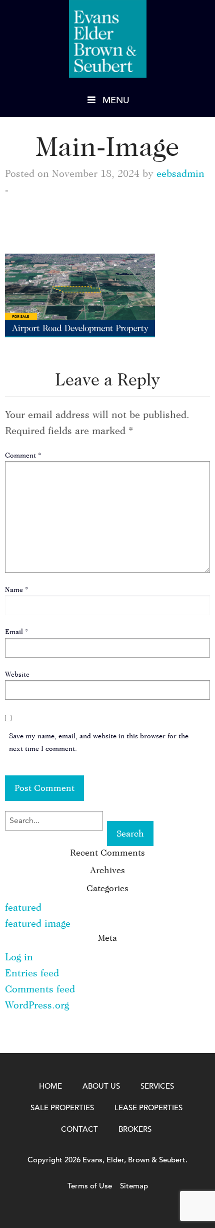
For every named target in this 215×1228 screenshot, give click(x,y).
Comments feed (40, 988)
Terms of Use (90, 1185)
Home (50, 1086)
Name (16, 589)
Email (16, 631)
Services (157, 1086)
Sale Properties (62, 1107)
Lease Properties (148, 1107)
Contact (79, 1129)
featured (23, 907)
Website (17, 674)
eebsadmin (180, 173)
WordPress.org (37, 1004)
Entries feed (32, 972)
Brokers (135, 1129)
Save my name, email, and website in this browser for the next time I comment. (98, 741)
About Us (101, 1086)
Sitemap (134, 1185)
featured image (37, 923)
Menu (116, 100)
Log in (19, 956)
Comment (23, 455)
